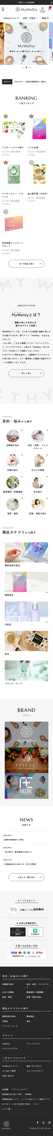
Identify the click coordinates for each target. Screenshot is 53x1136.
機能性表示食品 (9, 1016)
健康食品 (30, 1016)
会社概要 (5, 1089)
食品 (28, 1021)
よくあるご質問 (9, 1071)
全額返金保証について (10, 1099)
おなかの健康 (8, 992)
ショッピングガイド (35, 1071)
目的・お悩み (29, 18)
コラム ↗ (36, 1104)
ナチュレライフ (33, 1043)
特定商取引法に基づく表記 (12, 1094)
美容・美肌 (7, 997)
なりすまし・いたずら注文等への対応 (16, 1104)
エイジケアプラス (9, 1048)
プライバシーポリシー (20, 1089)
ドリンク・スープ (9, 1026)
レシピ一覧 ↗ (7, 1109)
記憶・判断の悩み (34, 997)
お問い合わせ (8, 1075)
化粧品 (5, 1021)
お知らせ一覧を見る (26, 877)
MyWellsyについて (10, 18)
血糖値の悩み (8, 984)
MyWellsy (6, 1043)
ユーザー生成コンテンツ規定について (36, 1099)
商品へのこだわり (34, 1066)
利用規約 (28, 1094)
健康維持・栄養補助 (35, 992)
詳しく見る (26, 373)
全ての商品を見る (26, 263)
